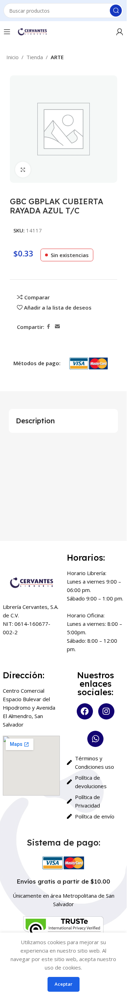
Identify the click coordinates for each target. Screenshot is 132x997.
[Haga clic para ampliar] (23, 169)
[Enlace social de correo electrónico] (57, 326)
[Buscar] (116, 11)
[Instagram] (106, 711)
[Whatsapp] (95, 739)
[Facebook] (85, 711)
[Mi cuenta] (120, 32)
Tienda (34, 57)
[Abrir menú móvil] (7, 32)
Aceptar (64, 984)
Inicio (12, 57)
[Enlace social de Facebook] (48, 326)
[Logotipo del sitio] (32, 31)
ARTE (57, 57)
